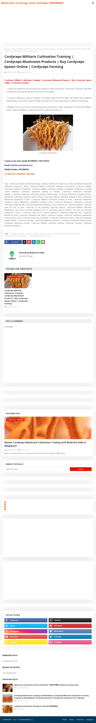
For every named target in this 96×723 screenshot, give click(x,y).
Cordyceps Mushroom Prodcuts (21, 49)
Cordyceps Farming (17, 234)
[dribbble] (70, 642)
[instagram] (25, 631)
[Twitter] (24, 242)
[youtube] (25, 637)
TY (17, 719)
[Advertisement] (48, 24)
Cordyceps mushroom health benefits (67, 234)
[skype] (25, 626)
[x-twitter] (70, 620)
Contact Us (80, 719)
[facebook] (25, 620)
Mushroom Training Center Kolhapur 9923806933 (32, 3)
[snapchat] (25, 642)
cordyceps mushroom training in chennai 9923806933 (36, 706)
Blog (31, 719)
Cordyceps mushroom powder (15, 236)
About (71, 719)
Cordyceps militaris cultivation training (38, 234)
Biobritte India (11, 72)
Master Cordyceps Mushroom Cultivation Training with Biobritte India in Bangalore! (45, 444)
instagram (90, 719)
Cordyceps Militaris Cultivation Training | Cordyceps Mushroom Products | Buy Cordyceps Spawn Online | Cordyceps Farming (16, 297)
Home (6, 49)
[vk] (70, 631)
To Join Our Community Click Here (19, 174)
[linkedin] (70, 637)
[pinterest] (70, 626)
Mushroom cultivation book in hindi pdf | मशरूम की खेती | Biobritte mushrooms (46, 685)
